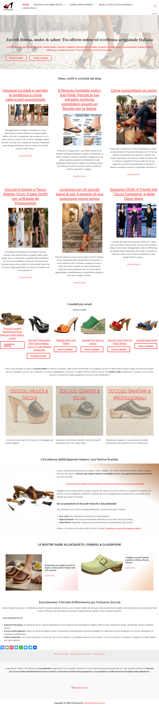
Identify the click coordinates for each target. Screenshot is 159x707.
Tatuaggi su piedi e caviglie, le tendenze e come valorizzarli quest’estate (25, 95)
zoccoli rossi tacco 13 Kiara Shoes (120, 342)
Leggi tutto (49, 575)
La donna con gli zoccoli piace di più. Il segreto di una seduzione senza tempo (79, 194)
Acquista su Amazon (9, 345)
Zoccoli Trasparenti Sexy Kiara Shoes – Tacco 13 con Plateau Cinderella (39, 345)
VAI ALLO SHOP (16, 58)
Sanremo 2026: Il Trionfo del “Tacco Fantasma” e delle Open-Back (133, 194)
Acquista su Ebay (38, 356)
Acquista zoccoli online (80, 654)
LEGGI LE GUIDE (40, 58)
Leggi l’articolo (25, 155)
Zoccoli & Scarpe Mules (48, 4)
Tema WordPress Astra (94, 703)
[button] (64, 4)
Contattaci (29, 8)
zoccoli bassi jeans (146, 340)
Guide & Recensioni (80, 4)
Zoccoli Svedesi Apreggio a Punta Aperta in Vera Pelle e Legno (12, 333)
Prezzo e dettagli (65, 349)
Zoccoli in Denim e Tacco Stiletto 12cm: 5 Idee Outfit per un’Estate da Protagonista (25, 196)
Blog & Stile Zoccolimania (115, 4)
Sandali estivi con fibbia (66, 342)
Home (26, 4)
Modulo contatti (61, 654)
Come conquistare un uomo (134, 90)
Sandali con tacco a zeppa (93, 342)
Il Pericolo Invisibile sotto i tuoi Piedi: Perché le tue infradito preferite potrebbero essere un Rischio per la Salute (79, 99)
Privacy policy (98, 654)
